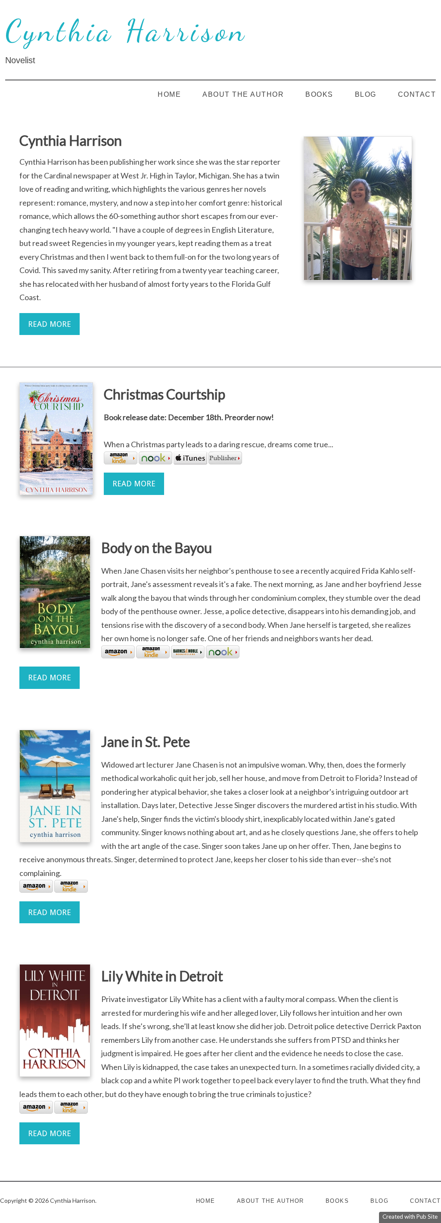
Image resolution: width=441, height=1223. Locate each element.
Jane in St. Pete (145, 741)
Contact (417, 94)
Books (319, 94)
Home (169, 94)
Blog (365, 94)
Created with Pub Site (410, 1216)
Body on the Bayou (156, 547)
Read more (133, 483)
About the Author (243, 94)
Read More (49, 324)
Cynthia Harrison (126, 31)
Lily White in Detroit (162, 976)
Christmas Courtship (164, 394)
